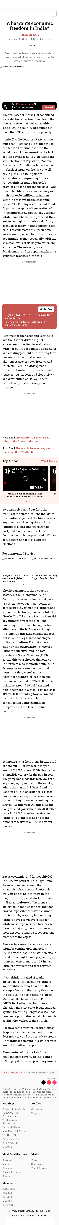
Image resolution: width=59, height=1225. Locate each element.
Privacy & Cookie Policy (21, 1210)
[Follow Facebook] (38, 1082)
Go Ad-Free (46, 309)
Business (7, 1160)
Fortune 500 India (11, 1127)
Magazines (9, 1183)
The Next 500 (9, 1135)
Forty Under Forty (11, 1139)
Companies (37, 1109)
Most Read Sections (14, 1154)
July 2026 (7, 1192)
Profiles (36, 1103)
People (35, 1113)
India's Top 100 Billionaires (10, 1114)
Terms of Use (43, 1210)
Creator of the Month (13, 1109)
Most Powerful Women (14, 1131)
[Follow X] (43, 1082)
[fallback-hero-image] (16, 565)
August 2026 (8, 1188)
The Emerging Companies (10, 1121)
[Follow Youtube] (49, 1082)
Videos (35, 1160)
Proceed (48, 107)
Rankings (8, 1103)
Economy (7, 1168)
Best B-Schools (10, 1143)
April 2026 (7, 1205)
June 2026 (7, 1196)
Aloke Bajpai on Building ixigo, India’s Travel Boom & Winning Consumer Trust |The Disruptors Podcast (25, 498)
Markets (6, 1164)
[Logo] (9, 14)
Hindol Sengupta (29, 34)
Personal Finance (11, 1172)
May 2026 (7, 1201)
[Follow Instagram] (54, 1082)
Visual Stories (38, 1168)
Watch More (48, 461)
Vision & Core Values (23, 1215)
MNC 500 (7, 1147)
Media (35, 1154)
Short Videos (38, 1164)
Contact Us (41, 1215)
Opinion (6, 1176)
